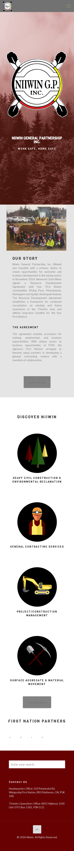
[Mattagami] (31, 737)
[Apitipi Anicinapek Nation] (42, 737)
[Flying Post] (9, 737)
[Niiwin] (7, 6)
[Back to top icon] (37, 829)
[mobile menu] (68, 6)
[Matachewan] (20, 737)
